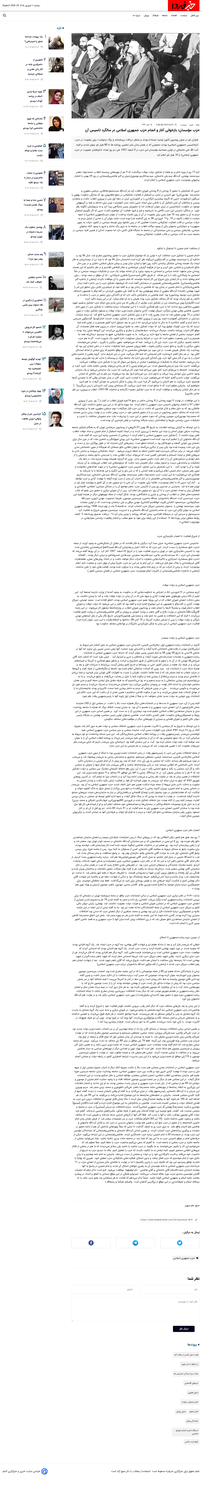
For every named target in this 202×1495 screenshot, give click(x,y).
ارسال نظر (183, 1329)
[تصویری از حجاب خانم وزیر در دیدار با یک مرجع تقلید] (56, 178)
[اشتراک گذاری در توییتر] (179, 1243)
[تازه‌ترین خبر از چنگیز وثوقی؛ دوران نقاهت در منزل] (56, 419)
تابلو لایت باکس (191, 1441)
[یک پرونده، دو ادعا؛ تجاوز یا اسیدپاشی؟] (56, 42)
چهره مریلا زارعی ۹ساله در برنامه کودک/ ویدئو (34, 96)
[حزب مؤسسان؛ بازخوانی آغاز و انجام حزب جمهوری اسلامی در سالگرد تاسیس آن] (135, 75)
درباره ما (137, 15)
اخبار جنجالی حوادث (189, 1402)
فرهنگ (155, 15)
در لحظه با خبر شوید (189, 1364)
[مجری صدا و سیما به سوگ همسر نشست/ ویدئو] (56, 205)
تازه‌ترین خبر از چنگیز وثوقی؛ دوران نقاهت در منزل (31, 418)
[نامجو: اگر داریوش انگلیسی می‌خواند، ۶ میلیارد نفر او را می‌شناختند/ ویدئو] (56, 332)
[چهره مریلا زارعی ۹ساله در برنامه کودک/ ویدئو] (56, 96)
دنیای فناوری (193, 1392)
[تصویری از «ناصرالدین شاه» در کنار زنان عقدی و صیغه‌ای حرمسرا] (56, 65)
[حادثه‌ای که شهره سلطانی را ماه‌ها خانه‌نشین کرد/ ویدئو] (56, 123)
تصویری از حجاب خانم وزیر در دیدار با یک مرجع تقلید (33, 177)
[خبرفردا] (183, 5)
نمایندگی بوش (192, 1421)
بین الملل (195, 15)
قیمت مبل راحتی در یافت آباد (186, 1354)
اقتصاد (174, 15)
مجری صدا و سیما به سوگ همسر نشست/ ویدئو (33, 204)
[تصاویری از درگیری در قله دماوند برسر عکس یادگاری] (56, 305)
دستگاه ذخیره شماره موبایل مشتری (187, 1432)
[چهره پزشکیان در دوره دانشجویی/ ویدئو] (56, 396)
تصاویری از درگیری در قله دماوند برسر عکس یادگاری (33, 304)
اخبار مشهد (193, 1411)
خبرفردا (169, 1471)
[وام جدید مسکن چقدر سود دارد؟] (56, 259)
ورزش (146, 15)
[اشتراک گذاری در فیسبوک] (91, 1243)
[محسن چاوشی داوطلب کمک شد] (56, 282)
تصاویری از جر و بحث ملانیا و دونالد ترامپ (33, 150)
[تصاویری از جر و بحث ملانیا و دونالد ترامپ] (56, 151)
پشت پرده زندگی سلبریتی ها (186, 1373)
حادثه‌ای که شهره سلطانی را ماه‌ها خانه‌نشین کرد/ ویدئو (33, 123)
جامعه (165, 15)
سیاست (184, 15)
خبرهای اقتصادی (191, 1383)
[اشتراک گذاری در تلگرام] (135, 1243)
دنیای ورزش (181, 1411)
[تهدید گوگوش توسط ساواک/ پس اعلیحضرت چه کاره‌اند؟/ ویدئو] (56, 364)
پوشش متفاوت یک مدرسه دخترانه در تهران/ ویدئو (33, 231)
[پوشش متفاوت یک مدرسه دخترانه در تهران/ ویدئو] (56, 232)
